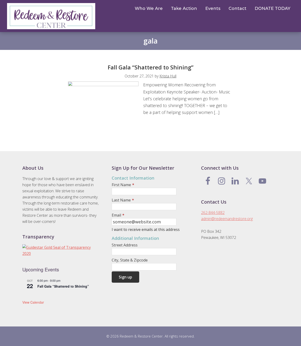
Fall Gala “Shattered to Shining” (151, 67)
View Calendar (33, 302)
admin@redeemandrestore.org (227, 218)
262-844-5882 (213, 212)
